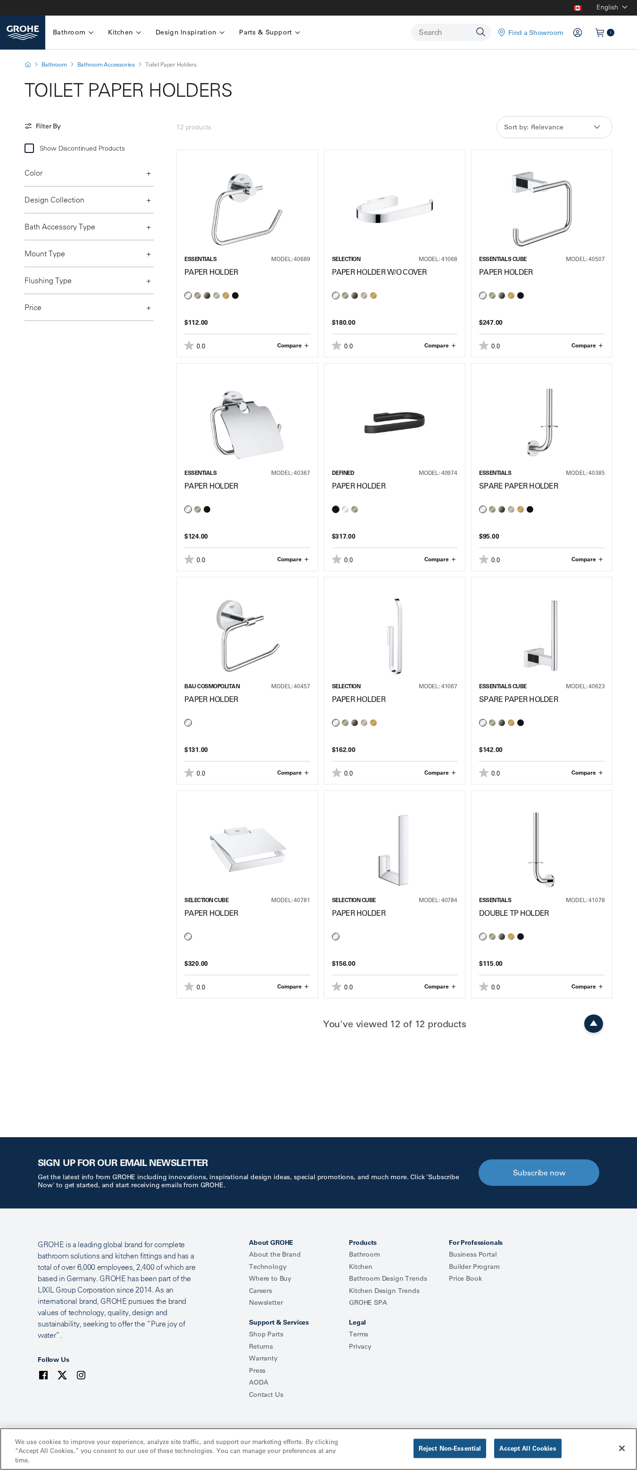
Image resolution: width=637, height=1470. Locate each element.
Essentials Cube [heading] (503, 258)
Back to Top (593, 1023)
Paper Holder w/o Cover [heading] (379, 272)
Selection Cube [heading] (206, 900)
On (29, 148)
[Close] (622, 1448)
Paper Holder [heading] (211, 272)
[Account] (577, 32)
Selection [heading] (346, 258)
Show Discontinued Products (82, 148)
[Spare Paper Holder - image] (542, 413)
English (607, 7)
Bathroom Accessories (106, 64)
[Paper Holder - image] (247, 199)
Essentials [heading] (200, 258)
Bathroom (54, 64)
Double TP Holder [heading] (514, 913)
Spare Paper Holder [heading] (518, 485)
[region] (318, 1449)
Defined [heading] (343, 472)
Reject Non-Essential (450, 1448)
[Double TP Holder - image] (542, 840)
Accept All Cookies (527, 1448)
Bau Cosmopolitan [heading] (212, 686)
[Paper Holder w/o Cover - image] (394, 199)
